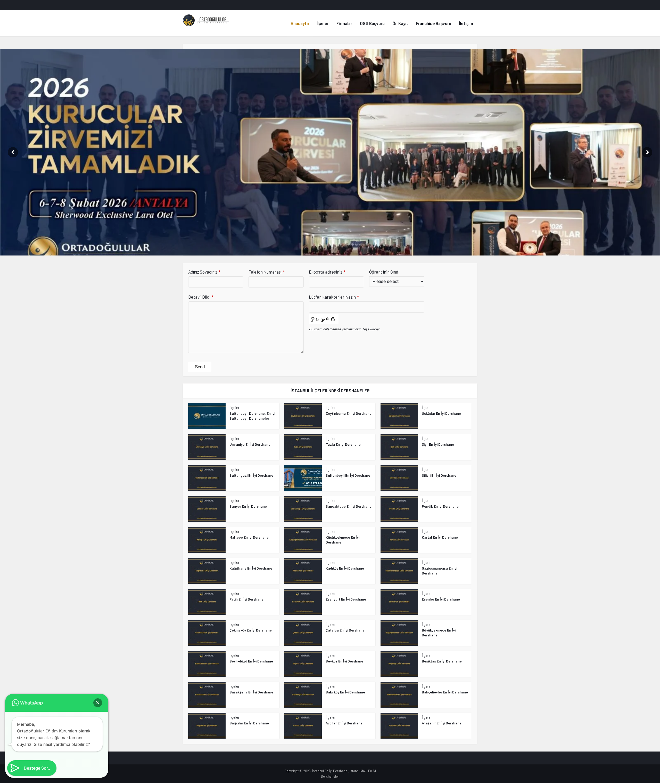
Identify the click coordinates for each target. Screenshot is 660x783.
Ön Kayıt (400, 23)
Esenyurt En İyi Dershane (346, 599)
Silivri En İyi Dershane (439, 475)
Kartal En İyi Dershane (440, 537)
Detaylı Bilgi (200, 296)
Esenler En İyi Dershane (441, 599)
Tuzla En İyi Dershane (343, 444)
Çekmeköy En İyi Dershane (250, 630)
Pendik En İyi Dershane (440, 506)
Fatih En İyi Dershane (246, 599)
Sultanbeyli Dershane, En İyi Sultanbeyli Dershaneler (252, 415)
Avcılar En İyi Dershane (344, 723)
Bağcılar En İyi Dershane (249, 723)
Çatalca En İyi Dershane (345, 630)
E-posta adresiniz (327, 271)
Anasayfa (300, 23)
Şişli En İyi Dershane (438, 444)
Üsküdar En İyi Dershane (441, 413)
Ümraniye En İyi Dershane (249, 444)
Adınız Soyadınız (204, 271)
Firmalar (344, 23)
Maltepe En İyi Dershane (249, 537)
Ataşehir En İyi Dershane (441, 723)
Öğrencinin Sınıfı (384, 271)
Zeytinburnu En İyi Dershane (349, 413)
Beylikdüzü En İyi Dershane (251, 661)
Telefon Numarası (267, 271)
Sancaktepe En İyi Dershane (349, 506)
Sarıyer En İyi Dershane (248, 506)
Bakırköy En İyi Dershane (345, 692)
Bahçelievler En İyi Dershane (445, 692)
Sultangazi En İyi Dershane (251, 475)
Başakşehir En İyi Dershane (251, 692)
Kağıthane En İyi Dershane (250, 568)
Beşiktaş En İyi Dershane (442, 661)
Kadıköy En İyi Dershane (345, 568)
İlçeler (323, 23)
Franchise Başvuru (433, 23)
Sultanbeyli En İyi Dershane (348, 475)
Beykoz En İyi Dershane (344, 661)
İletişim (466, 23)
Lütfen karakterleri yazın (334, 296)
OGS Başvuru (372, 23)
